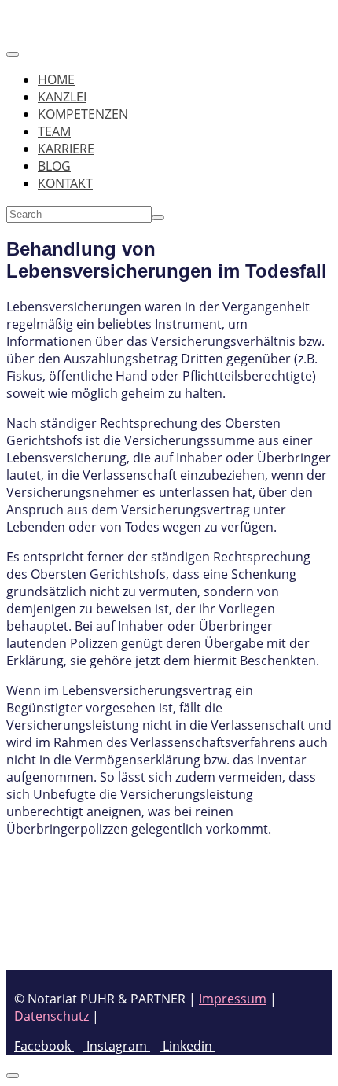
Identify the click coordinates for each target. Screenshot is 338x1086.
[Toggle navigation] (12, 54)
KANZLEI (62, 96)
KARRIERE (66, 148)
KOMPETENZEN (83, 114)
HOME (56, 79)
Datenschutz (51, 1016)
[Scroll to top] (12, 1075)
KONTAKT (65, 183)
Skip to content (51, 15)
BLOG (54, 166)
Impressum (232, 998)
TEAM (54, 131)
